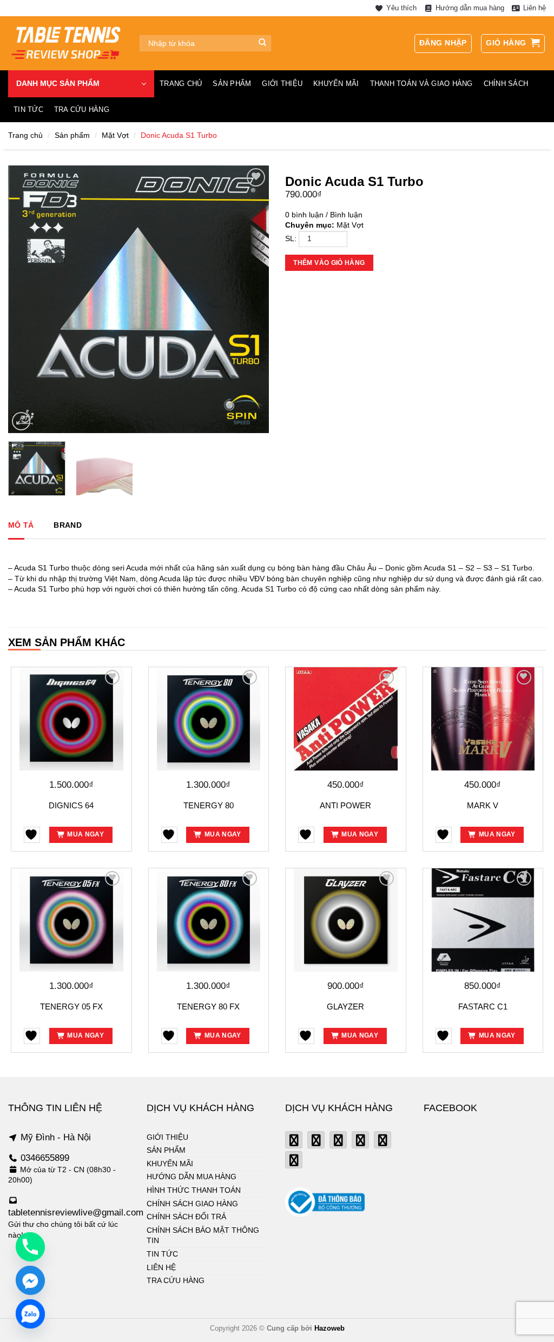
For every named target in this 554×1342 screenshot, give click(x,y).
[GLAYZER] (346, 920)
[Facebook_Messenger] (30, 1280)
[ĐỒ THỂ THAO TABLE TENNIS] (65, 43)
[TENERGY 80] (209, 719)
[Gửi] (263, 43)
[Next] (250, 299)
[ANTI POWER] (346, 719)
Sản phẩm (232, 83)
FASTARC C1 (482, 1006)
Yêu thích (401, 8)
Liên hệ (534, 8)
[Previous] (27, 299)
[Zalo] (30, 1313)
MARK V (482, 805)
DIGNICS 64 (71, 805)
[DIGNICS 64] (71, 719)
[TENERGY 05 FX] (71, 920)
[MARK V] (483, 719)
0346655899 (45, 1158)
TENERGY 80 (208, 805)
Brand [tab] (67, 525)
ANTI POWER (345, 805)
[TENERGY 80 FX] (209, 920)
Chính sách (506, 83)
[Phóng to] (21, 421)
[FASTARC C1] (483, 920)
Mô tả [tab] (21, 525)
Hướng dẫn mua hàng (470, 8)
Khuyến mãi (336, 83)
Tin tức (28, 109)
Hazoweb (329, 1328)
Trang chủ (181, 83)
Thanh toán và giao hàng (421, 83)
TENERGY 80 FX (208, 1006)
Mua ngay (85, 834)
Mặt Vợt (115, 135)
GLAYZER (345, 1006)
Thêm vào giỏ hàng (329, 263)
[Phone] (30, 1246)
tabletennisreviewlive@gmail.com (75, 1212)
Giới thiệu (282, 83)
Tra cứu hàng (81, 109)
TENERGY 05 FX (71, 1006)
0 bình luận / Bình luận (323, 214)
